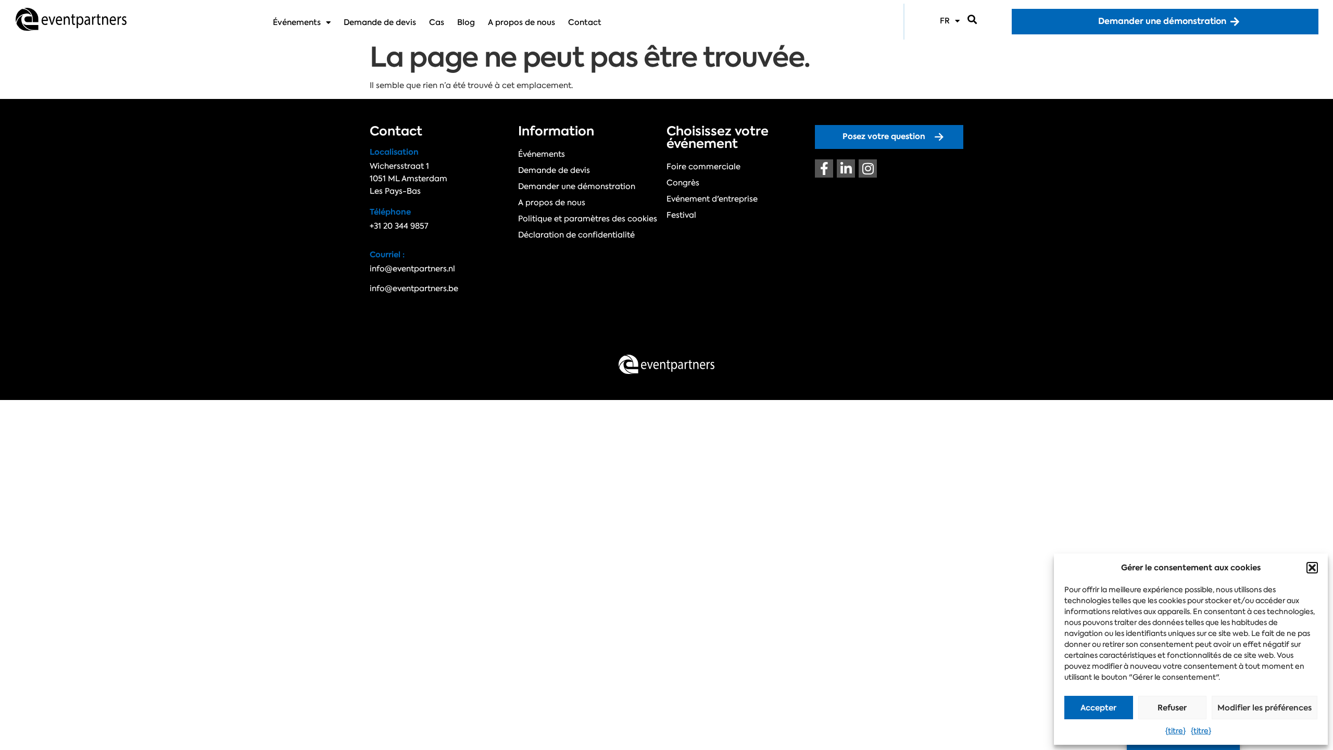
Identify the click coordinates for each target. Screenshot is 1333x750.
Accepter (1098, 707)
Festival (681, 215)
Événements (297, 22)
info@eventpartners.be (414, 288)
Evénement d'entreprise (712, 199)
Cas (436, 22)
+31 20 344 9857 (399, 226)
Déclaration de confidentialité (576, 235)
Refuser (1172, 707)
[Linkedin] (846, 168)
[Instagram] (868, 168)
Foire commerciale (703, 166)
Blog (466, 22)
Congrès (682, 183)
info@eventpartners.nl (412, 269)
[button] (1312, 567)
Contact (584, 22)
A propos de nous (521, 22)
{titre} (1175, 730)
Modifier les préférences (1264, 707)
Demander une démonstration (576, 186)
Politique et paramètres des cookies (587, 219)
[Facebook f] (824, 168)
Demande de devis (380, 22)
